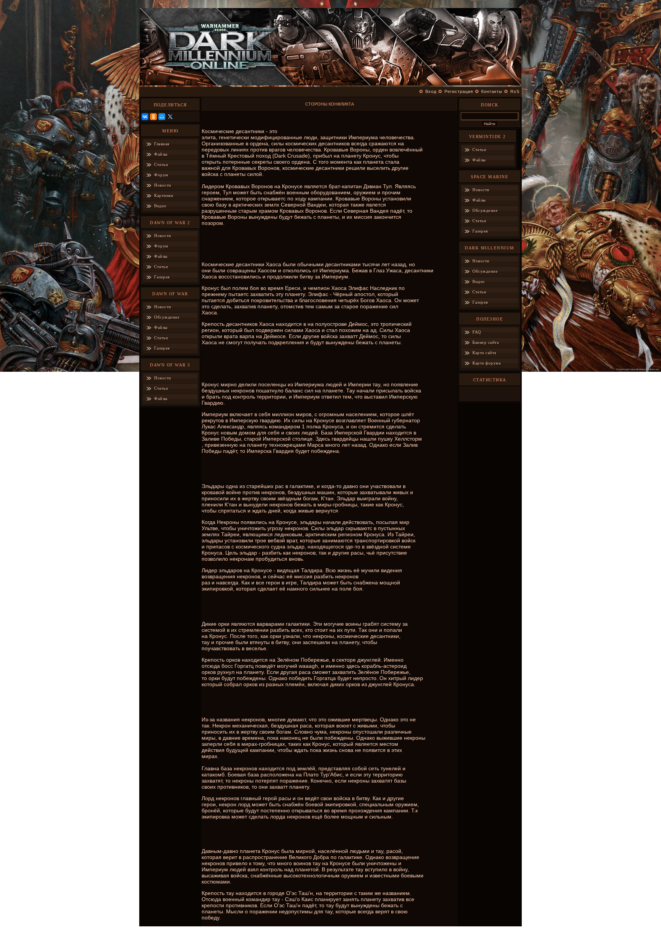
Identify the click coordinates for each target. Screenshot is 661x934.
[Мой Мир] (161, 116)
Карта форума (486, 363)
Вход (430, 91)
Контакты (491, 91)
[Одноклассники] (153, 116)
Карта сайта (484, 352)
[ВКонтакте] (145, 116)
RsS (514, 91)
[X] (170, 116)
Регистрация (458, 91)
